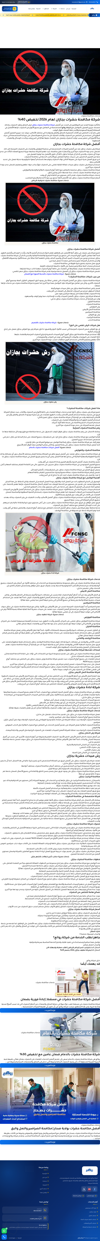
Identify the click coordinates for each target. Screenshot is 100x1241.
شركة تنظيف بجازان (44, 614)
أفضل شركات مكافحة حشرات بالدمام (44, 447)
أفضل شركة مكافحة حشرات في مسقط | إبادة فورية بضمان (60, 999)
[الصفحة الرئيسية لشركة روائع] (90, 1170)
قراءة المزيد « (50, 1010)
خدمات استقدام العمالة (89, 1227)
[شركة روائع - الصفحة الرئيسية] (92, 8)
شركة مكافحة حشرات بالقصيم (44, 322)
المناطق (46, 9)
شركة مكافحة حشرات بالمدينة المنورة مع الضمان (44, 274)
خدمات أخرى (43, 1189)
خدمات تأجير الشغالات (90, 1223)
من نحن (68, 9)
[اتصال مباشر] (4, 1237)
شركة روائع (66, 127)
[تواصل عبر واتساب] (4, 1230)
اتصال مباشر (88, 944)
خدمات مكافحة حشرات (90, 115)
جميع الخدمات (12, 1238)
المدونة (38, 9)
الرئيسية (74, 9)
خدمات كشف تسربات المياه (88, 1219)
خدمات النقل (92, 1216)
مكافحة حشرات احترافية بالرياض (44, 180)
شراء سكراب (92, 1212)
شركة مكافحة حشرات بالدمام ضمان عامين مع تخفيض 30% (60, 1054)
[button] (59, 9)
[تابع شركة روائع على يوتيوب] (89, 1189)
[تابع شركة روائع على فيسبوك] (94, 1189)
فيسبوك (90, 934)
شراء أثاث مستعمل (90, 1208)
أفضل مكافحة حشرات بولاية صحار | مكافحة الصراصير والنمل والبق (55, 1128)
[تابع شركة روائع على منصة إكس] (84, 1189)
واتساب (97, 934)
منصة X (83, 934)
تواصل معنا (31, 9)
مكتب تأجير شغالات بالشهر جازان (44, 856)
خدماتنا (63, 9)
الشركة (55, 9)
